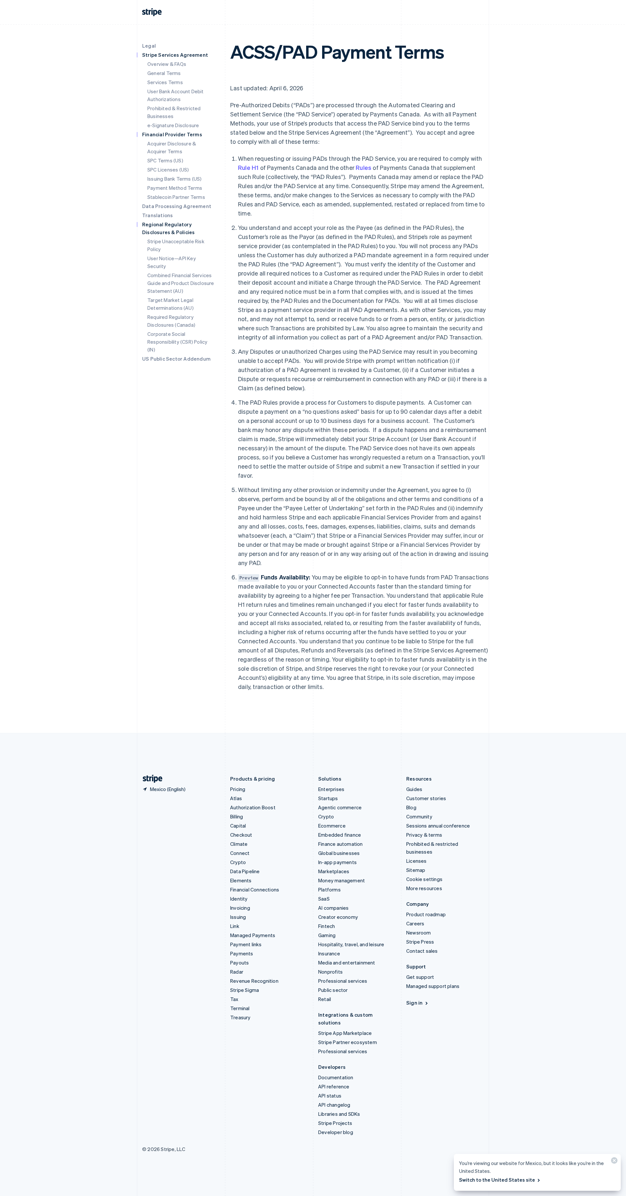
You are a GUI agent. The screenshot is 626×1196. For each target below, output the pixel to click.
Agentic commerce (340, 807)
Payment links (246, 944)
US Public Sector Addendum (176, 358)
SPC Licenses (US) (168, 169)
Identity (239, 898)
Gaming (326, 935)
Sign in (414, 1002)
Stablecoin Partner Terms (176, 197)
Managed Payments (252, 935)
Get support (420, 977)
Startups (328, 798)
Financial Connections (254, 889)
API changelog (334, 1104)
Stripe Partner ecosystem (347, 1042)
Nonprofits (330, 971)
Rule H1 (248, 167)
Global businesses (339, 853)
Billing (236, 816)
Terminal (240, 1008)
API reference (334, 1086)
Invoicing (240, 907)
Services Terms (165, 82)
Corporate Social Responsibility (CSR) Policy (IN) (177, 342)
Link (234, 926)
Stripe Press (420, 941)
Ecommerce (332, 825)
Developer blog (335, 1132)
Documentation (335, 1077)
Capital (238, 825)
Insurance (329, 953)
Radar (236, 971)
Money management (341, 880)
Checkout (241, 834)
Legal (149, 45)
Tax (234, 999)
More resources (424, 888)
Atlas (236, 798)
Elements (241, 880)
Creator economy (338, 917)
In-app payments (337, 862)
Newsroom (418, 932)
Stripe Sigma (244, 990)
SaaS (324, 898)
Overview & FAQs (166, 64)
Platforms (329, 889)
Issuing (238, 917)
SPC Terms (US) (165, 160)
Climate (238, 844)
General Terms (164, 73)
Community (419, 816)
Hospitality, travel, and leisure (351, 944)
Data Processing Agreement (176, 206)
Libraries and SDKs (339, 1114)
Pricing (237, 789)
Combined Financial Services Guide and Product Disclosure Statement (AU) (180, 283)
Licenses (416, 861)
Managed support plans (432, 986)
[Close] (613, 1162)
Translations (157, 215)
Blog (411, 807)
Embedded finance (339, 834)
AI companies (333, 907)
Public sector (333, 990)
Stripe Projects (335, 1123)
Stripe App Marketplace (345, 1033)
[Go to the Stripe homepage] (150, 779)
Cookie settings (424, 879)
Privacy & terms (424, 834)
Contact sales (422, 951)
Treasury (240, 1017)
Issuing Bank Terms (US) (174, 178)
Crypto (238, 862)
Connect (239, 853)
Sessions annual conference (438, 825)
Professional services (342, 981)
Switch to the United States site (497, 1179)
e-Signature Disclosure (173, 125)
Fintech (326, 926)
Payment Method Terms (174, 188)
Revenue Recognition (254, 981)
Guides (414, 789)
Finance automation (340, 844)
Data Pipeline (245, 871)
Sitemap (415, 870)
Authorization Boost (253, 807)
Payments (241, 953)
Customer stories (426, 798)
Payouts (239, 962)
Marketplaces (333, 871)
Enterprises (331, 789)
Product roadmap (426, 914)
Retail (324, 999)
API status (329, 1095)
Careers (415, 923)
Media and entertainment (346, 962)
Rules (363, 167)
